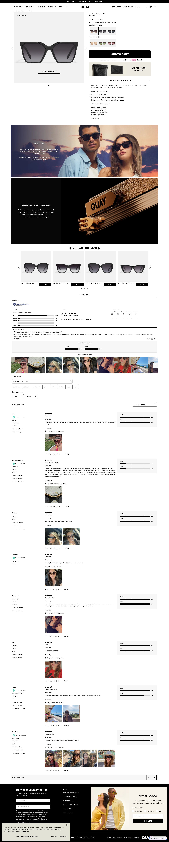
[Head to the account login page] (150, 7)
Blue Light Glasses (70, 804)
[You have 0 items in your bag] (155, 7)
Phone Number (21, 803)
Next (85, 48)
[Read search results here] (146, 7)
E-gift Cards (68, 812)
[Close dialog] (164, 789)
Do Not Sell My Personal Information (27, 836)
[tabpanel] (49, 47)
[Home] (85, 7)
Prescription (68, 801)
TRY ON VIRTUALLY (49, 71)
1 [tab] (48, 85)
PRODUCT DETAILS (120, 80)
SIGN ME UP (148, 821)
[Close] (67, 825)
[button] (81, 288)
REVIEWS (84, 295)
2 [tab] (50, 85)
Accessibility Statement (85, 837)
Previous (12, 48)
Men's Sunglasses (70, 797)
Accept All (63, 836)
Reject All (53, 836)
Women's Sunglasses (71, 793)
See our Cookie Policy (22, 831)
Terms (73, 837)
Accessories (68, 808)
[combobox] (140, 6)
